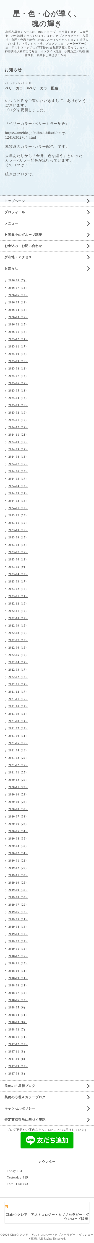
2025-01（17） (18, 420)
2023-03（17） (18, 581)
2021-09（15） (18, 713)
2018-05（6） (17, 1007)
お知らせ (11, 268)
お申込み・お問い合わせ (23, 246)
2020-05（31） (18, 831)
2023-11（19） (18, 522)
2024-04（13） (18, 486)
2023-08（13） (18, 544)
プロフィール (15, 212)
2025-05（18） (18, 390)
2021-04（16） (18, 750)
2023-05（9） (17, 566)
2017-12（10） (18, 1044)
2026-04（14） (18, 309)
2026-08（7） (17, 280)
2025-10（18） (18, 354)
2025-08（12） (18, 368)
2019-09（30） (18, 890)
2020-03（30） (18, 846)
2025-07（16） (18, 376)
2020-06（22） (18, 824)
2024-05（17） (18, 478)
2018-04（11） (18, 1014)
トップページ (15, 201)
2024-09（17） (18, 449)
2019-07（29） (18, 904)
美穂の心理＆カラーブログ (25, 1097)
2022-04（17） (18, 662)
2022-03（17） (18, 669)
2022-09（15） (18, 625)
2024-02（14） (18, 500)
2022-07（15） (18, 640)
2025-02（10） (18, 412)
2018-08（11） (18, 985)
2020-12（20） (18, 779)
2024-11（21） (18, 434)
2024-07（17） (18, 464)
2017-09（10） (18, 1066)
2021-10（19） (18, 706)
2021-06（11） (18, 735)
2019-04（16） (18, 926)
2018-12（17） (18, 956)
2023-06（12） (18, 559)
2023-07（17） (18, 552)
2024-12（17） (18, 427)
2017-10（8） (17, 1059)
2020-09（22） (18, 801)
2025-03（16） (18, 405)
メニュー (11, 223)
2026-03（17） (18, 317)
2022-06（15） (18, 647)
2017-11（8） (17, 1051)
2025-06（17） (18, 383)
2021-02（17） (18, 765)
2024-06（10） (18, 471)
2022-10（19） (18, 618)
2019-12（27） (18, 868)
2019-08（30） (18, 897)
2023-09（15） (18, 537)
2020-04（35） (18, 838)
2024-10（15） (18, 442)
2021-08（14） (18, 721)
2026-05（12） (18, 302)
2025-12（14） (18, 339)
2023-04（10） (18, 574)
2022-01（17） (18, 684)
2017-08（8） (17, 1073)
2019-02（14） (18, 941)
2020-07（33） (18, 816)
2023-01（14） (18, 596)
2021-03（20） (18, 757)
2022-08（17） (18, 633)
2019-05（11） (18, 919)
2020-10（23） (18, 794)
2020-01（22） (18, 860)
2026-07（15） (18, 287)
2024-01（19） (18, 508)
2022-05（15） (18, 655)
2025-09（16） (18, 361)
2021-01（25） (18, 772)
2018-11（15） (18, 963)
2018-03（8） (17, 1022)
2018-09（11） (18, 978)
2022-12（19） (18, 603)
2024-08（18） (18, 456)
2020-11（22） (18, 787)
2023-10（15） (18, 530)
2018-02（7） (17, 1029)
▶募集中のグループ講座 (23, 234)
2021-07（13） (18, 728)
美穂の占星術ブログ (20, 1086)
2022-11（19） (18, 611)
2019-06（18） (18, 912)
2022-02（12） (18, 677)
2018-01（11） (18, 1037)
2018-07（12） (18, 992)
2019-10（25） (18, 882)
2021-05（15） (18, 743)
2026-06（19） (18, 295)
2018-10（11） (18, 970)
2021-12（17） (18, 691)
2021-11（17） (18, 699)
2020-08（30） (18, 809)
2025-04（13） (18, 398)
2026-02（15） (18, 324)
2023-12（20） (18, 515)
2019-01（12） (18, 948)
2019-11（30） (18, 875)
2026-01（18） (18, 331)
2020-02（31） (18, 853)
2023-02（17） (18, 589)
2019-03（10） (18, 934)
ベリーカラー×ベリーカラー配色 (31, 88)
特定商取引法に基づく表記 (25, 1119)
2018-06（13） (18, 1000)
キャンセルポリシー (20, 1108)
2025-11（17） (18, 346)
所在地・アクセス (18, 257)
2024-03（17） (18, 493)
